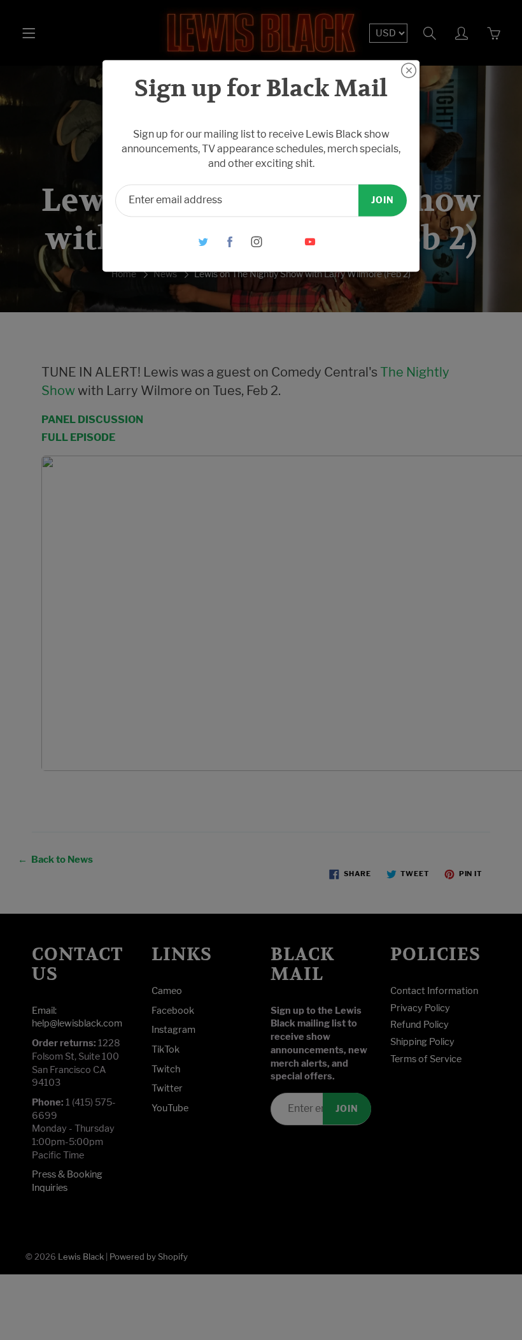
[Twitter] (203, 242)
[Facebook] (230, 242)
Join (382, 199)
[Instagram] (257, 242)
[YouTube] (310, 242)
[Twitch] (283, 242)
